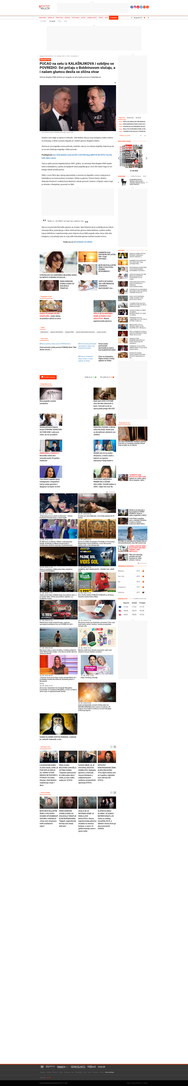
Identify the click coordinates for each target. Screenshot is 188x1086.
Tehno (101, 17)
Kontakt (49, 1077)
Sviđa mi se (89, 377)
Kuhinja (67, 17)
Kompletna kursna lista (139, 598)
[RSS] (146, 250)
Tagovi (43, 327)
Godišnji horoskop (136, 176)
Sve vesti (121, 250)
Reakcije (138, 117)
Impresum (43, 1077)
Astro (83, 17)
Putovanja (75, 17)
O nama (101, 1072)
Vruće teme (44, 338)
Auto (106, 17)
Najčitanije (130, 117)
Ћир (144, 7)
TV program (43, 21)
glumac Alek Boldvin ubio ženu (85, 332)
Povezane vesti (45, 747)
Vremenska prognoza (126, 566)
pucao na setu (101, 332)
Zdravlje (51, 17)
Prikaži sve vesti (125, 135)
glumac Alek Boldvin (57, 332)
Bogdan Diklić (69, 332)
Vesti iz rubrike (45, 792)
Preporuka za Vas (46, 296)
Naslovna (42, 17)
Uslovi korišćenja (109, 1072)
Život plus (59, 17)
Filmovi (60, 21)
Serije (65, 21)
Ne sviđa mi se (106, 377)
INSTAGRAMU (78, 242)
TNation (145, 1083)
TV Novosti (113, 17)
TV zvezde (52, 21)
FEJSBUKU (88, 242)
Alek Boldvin (44, 332)
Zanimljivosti (92, 17)
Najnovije (122, 117)
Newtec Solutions (136, 1083)
